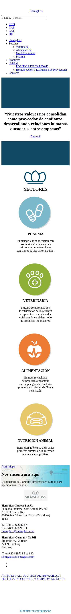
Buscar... (6, 17)
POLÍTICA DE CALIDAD (32, 66)
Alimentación (23, 50)
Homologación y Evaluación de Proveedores (41, 69)
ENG (12, 24)
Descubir (35, 136)
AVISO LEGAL (11, 575)
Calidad (13, 63)
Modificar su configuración (35, 610)
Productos (14, 59)
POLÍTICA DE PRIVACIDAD (41, 575)
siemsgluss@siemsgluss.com (17, 531)
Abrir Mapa (8, 466)
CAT (11, 30)
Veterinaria (22, 46)
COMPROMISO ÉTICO (50, 578)
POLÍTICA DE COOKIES (17, 578)
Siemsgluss (15, 40)
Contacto (14, 72)
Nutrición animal (25, 53)
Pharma (20, 56)
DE (11, 34)
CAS (12, 27)
